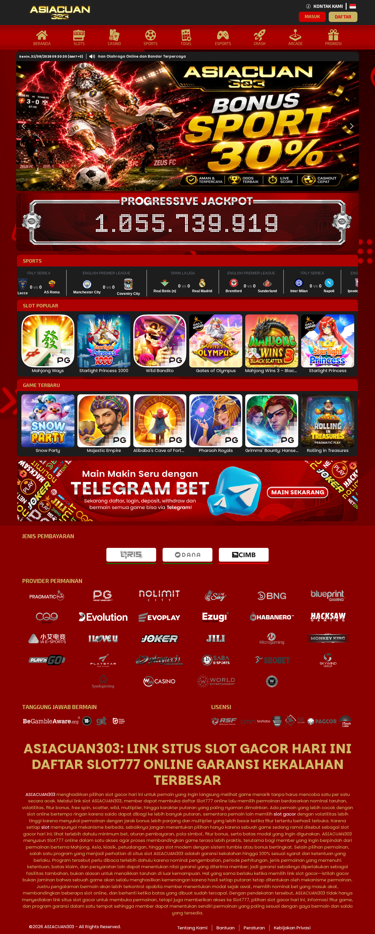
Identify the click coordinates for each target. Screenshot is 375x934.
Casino (114, 43)
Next (350, 126)
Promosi (333, 43)
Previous (22, 126)
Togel (186, 43)
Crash (259, 43)
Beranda (42, 43)
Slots (79, 43)
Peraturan (254, 928)
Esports (223, 43)
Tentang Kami (192, 928)
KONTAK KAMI (328, 6)
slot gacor (285, 814)
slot (45, 827)
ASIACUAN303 (40, 794)
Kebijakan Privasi (292, 928)
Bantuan (226, 928)
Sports (151, 43)
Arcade (295, 43)
